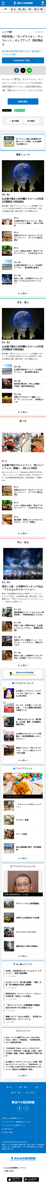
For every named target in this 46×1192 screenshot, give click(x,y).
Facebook (19, 1108)
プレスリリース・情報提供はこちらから (17, 1122)
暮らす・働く (39, 9)
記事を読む (23, 101)
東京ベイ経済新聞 (23, 3)
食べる (13, 9)
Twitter (26, 1108)
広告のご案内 (8, 1132)
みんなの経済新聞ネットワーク (23, 1159)
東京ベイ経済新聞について (13, 1118)
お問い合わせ (8, 1129)
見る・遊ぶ (22, 9)
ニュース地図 (7, 32)
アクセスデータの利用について (14, 1125)
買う (30, 9)
